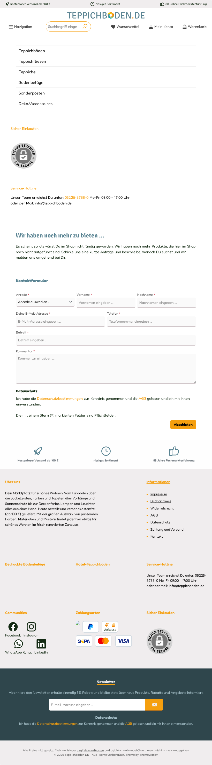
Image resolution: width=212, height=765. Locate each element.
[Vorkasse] (110, 627)
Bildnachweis (160, 501)
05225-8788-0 (76, 197)
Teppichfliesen (32, 61)
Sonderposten (32, 92)
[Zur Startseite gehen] (106, 15)
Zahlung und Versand (167, 529)
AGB (142, 398)
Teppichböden (32, 50)
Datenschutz (160, 522)
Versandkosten (94, 750)
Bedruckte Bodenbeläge (25, 564)
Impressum (158, 494)
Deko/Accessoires (35, 103)
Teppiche (27, 71)
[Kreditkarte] (78, 627)
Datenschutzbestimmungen (60, 398)
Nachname (146, 295)
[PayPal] (90, 627)
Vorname (84, 295)
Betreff (22, 332)
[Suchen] (85, 26)
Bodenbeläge (31, 82)
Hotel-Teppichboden (93, 564)
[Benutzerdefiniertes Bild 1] (84, 641)
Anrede (22, 295)
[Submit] (154, 705)
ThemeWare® (148, 754)
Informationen (158, 482)
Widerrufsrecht (162, 508)
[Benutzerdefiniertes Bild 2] (113, 641)
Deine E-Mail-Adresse (33, 313)
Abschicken (183, 424)
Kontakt (156, 536)
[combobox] (63, 26)
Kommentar (25, 351)
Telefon (113, 313)
